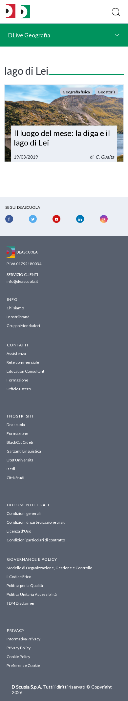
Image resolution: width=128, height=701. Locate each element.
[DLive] (10, 11)
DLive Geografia (29, 35)
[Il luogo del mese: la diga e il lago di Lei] (64, 123)
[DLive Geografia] (25, 16)
